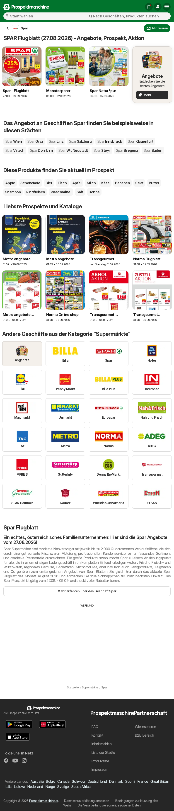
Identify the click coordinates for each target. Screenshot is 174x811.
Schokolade (30, 183)
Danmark (116, 781)
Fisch (62, 183)
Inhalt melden (101, 744)
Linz (56, 141)
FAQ (94, 726)
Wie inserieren (145, 726)
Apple (10, 183)
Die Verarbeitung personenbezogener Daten (109, 805)
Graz (35, 141)
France (142, 781)
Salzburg (80, 141)
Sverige (63, 786)
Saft (80, 192)
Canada (63, 781)
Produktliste (100, 761)
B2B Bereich (144, 735)
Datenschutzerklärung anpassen (86, 801)
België (50, 781)
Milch (91, 183)
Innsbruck (109, 141)
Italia (8, 786)
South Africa (81, 786)
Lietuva (19, 786)
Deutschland (97, 781)
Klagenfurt (140, 141)
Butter (154, 183)
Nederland (35, 786)
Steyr (101, 150)
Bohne (94, 192)
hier (128, 571)
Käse (105, 183)
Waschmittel (61, 192)
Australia (37, 781)
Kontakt (97, 735)
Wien (13, 141)
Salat (139, 183)
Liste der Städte (103, 752)
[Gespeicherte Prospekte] (149, 7)
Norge (50, 786)
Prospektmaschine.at (43, 801)
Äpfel (76, 183)
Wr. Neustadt (73, 150)
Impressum (99, 769)
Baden (152, 150)
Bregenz (127, 150)
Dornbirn (41, 150)
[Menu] (167, 7)
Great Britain (159, 781)
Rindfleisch (35, 192)
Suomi (130, 781)
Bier (49, 183)
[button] (158, 7)
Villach (14, 150)
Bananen (122, 183)
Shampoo (13, 192)
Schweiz (78, 781)
